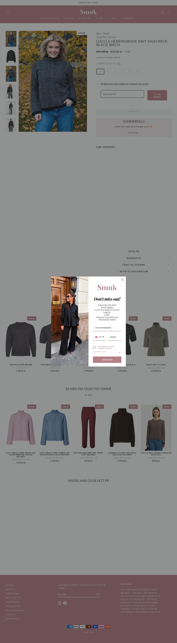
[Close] (122, 280)
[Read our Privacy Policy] (119, 352)
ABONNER (107, 359)
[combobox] (99, 337)
